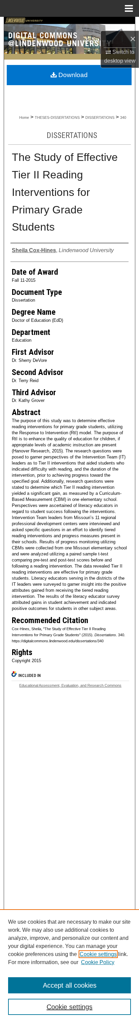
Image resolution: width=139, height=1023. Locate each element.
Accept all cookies (69, 985)
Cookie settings (98, 954)
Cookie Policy (97, 962)
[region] (69, 966)
